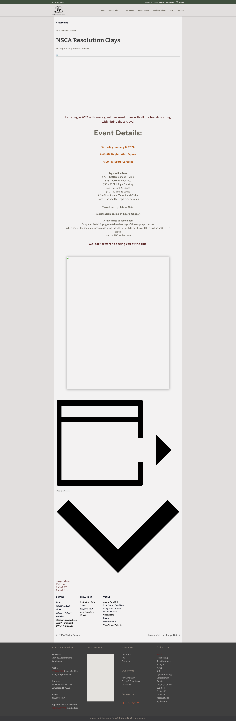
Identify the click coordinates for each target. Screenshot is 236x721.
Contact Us (148, 2)
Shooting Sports (127, 10)
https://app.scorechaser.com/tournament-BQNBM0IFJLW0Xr (66, 623)
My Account (170, 2)
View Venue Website (112, 625)
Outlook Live (62, 590)
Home (102, 10)
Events (171, 10)
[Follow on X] (129, 703)
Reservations (159, 2)
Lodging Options (159, 10)
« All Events (62, 22)
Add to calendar (63, 491)
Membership (113, 10)
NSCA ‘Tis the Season (69, 635)
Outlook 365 (61, 587)
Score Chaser (131, 213)
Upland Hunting (143, 10)
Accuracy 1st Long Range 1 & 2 (163, 635)
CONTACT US (58, 671)
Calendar (180, 10)
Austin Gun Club (87, 602)
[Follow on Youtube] (138, 703)
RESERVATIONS (59, 708)
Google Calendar (63, 581)
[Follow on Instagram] (133, 703)
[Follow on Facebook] (124, 703)
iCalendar (60, 584)
